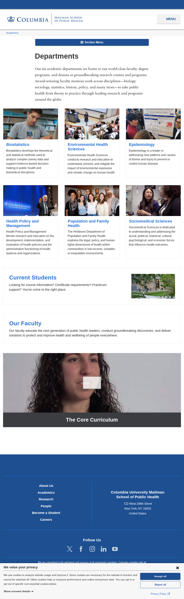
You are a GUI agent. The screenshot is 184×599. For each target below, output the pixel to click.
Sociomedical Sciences (153, 222)
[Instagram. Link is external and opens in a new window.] (92, 549)
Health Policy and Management (30, 222)
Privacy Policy (159, 593)
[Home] (45, 19)
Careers (46, 519)
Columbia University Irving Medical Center (92, 4)
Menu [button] (171, 19)
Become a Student (46, 513)
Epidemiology (153, 143)
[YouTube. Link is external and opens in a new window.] (115, 549)
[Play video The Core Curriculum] (92, 382)
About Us (46, 486)
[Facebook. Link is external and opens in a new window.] (81, 549)
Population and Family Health (92, 222)
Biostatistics (30, 143)
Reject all (160, 584)
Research (46, 499)
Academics (12, 33)
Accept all (160, 576)
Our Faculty (92, 329)
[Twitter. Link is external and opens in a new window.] (70, 549)
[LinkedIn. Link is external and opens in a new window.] (104, 549)
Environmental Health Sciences (92, 143)
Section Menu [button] (93, 42)
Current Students (92, 286)
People (46, 506)
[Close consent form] (177, 568)
